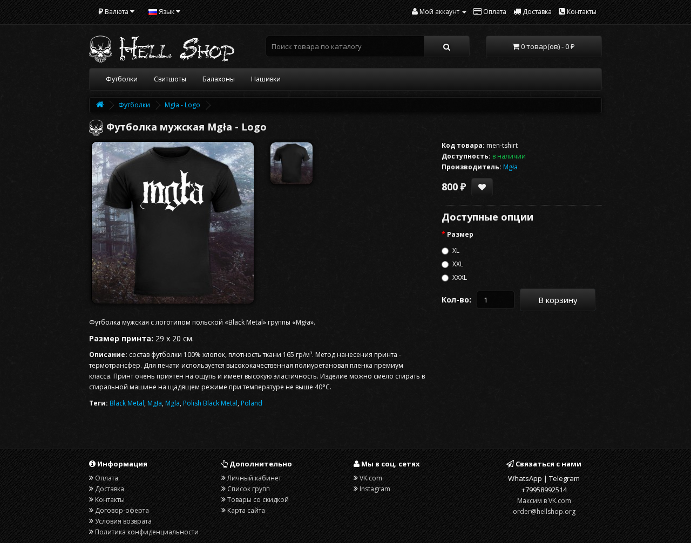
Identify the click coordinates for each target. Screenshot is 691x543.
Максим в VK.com (544, 500)
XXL (457, 264)
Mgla (172, 403)
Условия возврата (123, 521)
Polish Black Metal (210, 403)
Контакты (110, 499)
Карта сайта (246, 510)
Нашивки (266, 79)
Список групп (248, 488)
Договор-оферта (122, 510)
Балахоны (218, 79)
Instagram (375, 488)
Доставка (109, 488)
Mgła (154, 403)
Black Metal (127, 403)
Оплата (106, 478)
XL (455, 250)
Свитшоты (170, 79)
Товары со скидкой (258, 499)
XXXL (459, 277)
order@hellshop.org (544, 511)
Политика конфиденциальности (147, 532)
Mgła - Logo (182, 104)
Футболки (122, 79)
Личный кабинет (254, 478)
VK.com (371, 478)
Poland (251, 403)
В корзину (558, 299)
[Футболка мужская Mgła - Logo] (172, 222)
